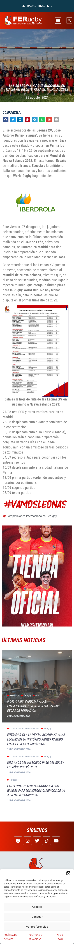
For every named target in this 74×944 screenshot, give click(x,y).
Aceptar (37, 906)
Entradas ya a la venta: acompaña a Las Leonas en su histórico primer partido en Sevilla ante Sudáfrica (36, 739)
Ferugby (52, 516)
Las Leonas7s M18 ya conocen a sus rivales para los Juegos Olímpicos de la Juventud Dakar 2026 (36, 790)
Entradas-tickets (35, 6)
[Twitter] (37, 840)
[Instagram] (27, 840)
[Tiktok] (46, 840)
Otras (38, 695)
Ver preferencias (37, 926)
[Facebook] (18, 840)
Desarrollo (14, 695)
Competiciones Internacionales (25, 516)
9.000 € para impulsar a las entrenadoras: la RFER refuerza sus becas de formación (33, 706)
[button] (68, 873)
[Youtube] (56, 840)
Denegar (37, 916)
